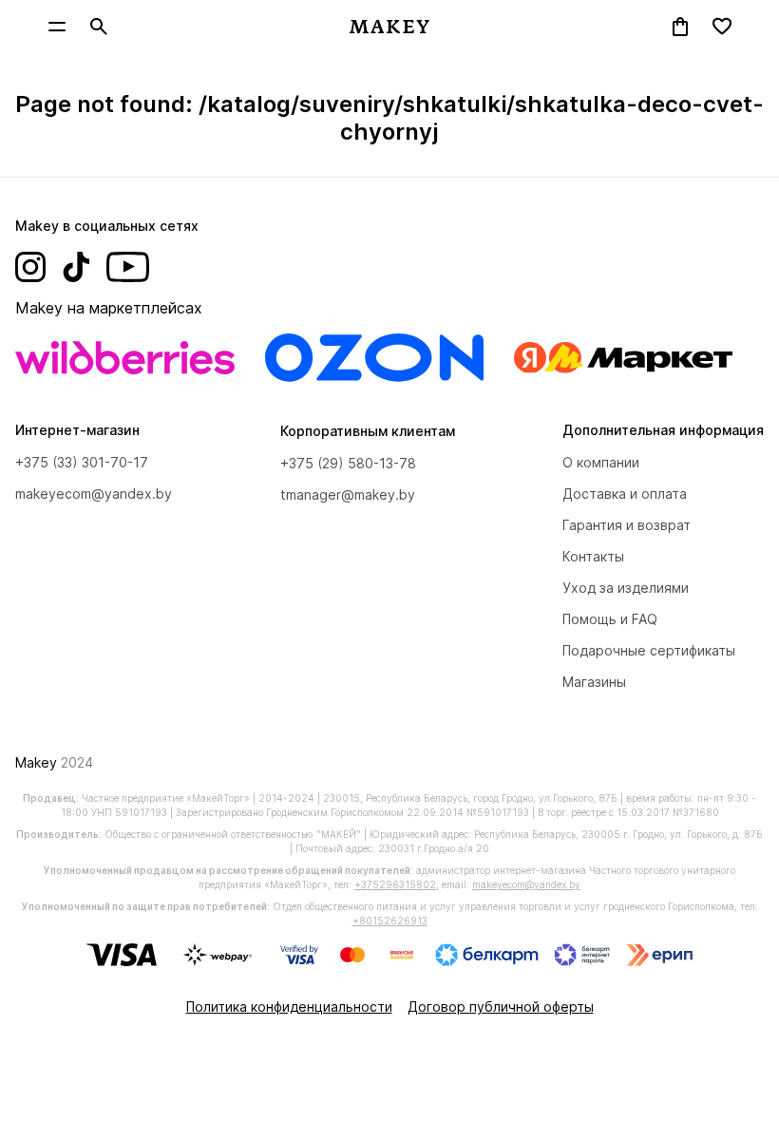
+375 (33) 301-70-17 (81, 462)
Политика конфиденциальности (289, 1006)
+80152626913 (390, 920)
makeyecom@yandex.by (93, 493)
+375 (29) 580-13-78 (348, 463)
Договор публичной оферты (501, 1006)
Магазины (594, 682)
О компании (600, 462)
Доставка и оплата (624, 493)
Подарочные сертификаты (648, 650)
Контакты (593, 556)
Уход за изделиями (625, 588)
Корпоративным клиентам (367, 431)
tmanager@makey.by (347, 494)
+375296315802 (395, 884)
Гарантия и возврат (626, 525)
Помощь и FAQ (609, 619)
